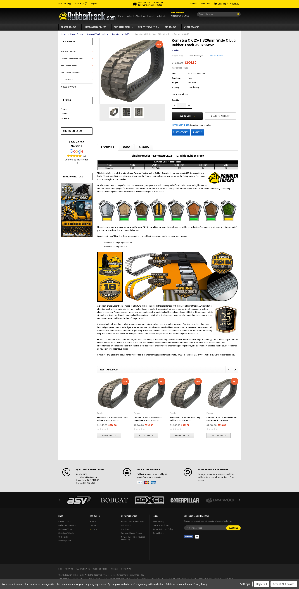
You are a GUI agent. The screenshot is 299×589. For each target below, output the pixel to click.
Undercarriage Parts (95, 27)
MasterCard (146, 482)
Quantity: (175, 100)
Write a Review (216, 56)
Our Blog (125, 529)
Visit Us (198, 132)
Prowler (64, 109)
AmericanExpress (153, 482)
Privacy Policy (158, 521)
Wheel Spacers (191, 27)
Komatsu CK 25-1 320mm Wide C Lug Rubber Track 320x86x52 (162, 34)
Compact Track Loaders (97, 34)
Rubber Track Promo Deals (132, 521)
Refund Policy (158, 533)
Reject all (261, 584)
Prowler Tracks (109, 575)
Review (126, 147)
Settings (245, 584)
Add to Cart (186, 116)
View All (66, 118)
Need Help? (79, 3)
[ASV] (79, 500)
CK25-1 (128, 34)
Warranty (144, 147)
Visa (139, 482)
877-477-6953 (182, 132)
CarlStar (64, 114)
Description (107, 147)
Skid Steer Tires (122, 27)
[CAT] (184, 500)
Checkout (235, 3)
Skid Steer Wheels (147, 27)
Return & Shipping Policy (163, 529)
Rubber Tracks (68, 27)
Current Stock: (179, 94)
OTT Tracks (170, 27)
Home (63, 34)
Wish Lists (205, 3)
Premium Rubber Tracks (131, 533)
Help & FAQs (126, 525)
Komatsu (116, 34)
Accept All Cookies (283, 584)
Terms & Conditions (161, 525)
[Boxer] (149, 500)
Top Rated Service (77, 144)
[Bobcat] (114, 500)
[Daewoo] (219, 500)
